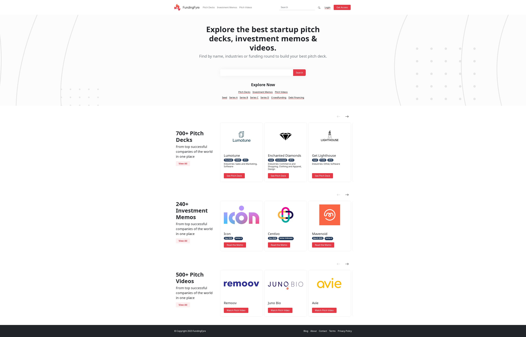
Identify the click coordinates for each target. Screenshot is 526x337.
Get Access (342, 7)
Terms (332, 330)
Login (327, 7)
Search (299, 72)
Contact (323, 330)
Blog (306, 330)
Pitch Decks (209, 7)
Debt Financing (296, 97)
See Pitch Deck (234, 175)
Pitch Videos (245, 7)
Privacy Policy (345, 330)
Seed (224, 97)
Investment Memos (227, 7)
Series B (244, 97)
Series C (254, 97)
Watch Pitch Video (236, 310)
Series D (265, 97)
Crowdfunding (278, 97)
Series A (233, 97)
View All (183, 163)
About (313, 330)
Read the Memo (235, 244)
